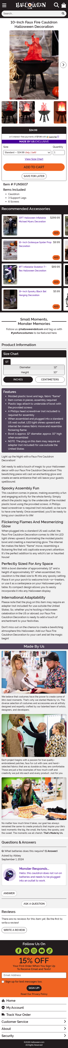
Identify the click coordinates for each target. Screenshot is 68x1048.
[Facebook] (18, 951)
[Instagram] (34, 951)
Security (8, 1036)
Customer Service (15, 1022)
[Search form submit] (63, 14)
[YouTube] (42, 951)
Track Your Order (18, 1015)
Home (10, 1001)
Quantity (58, 146)
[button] (64, 5)
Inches (18, 379)
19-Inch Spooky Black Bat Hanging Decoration (32, 293)
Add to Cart (34, 167)
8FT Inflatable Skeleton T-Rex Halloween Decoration (33, 269)
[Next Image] (63, 65)
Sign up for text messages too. (23, 981)
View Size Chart (34, 159)
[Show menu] (4, 5)
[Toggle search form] (56, 5)
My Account (15, 1008)
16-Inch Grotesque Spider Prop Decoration (35, 244)
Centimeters (50, 379)
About (6, 1029)
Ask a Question (34, 903)
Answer (9, 893)
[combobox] (31, 14)
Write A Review (14, 930)
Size (5, 146)
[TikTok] (49, 951)
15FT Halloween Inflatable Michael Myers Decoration (32, 220)
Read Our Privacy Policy (34, 994)
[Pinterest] (26, 951)
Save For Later (34, 176)
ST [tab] (7, 361)
